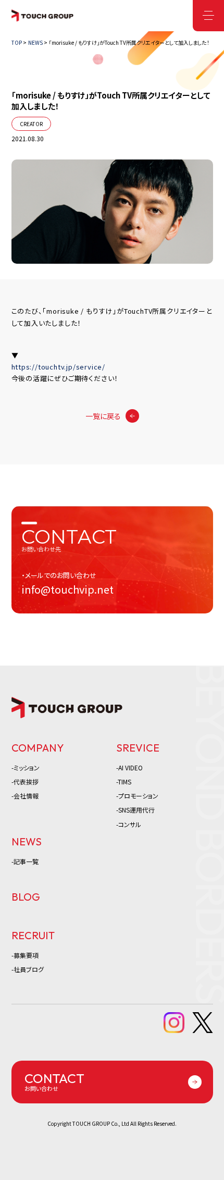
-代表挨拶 (25, 781)
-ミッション (25, 767)
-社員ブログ (27, 969)
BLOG (25, 896)
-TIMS (123, 781)
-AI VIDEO (129, 767)
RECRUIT (33, 935)
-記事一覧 (25, 861)
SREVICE (137, 747)
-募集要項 (25, 955)
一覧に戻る (103, 416)
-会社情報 (25, 795)
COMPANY (37, 747)
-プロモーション (137, 795)
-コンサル (128, 824)
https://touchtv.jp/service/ (58, 367)
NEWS (26, 841)
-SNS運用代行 (135, 809)
